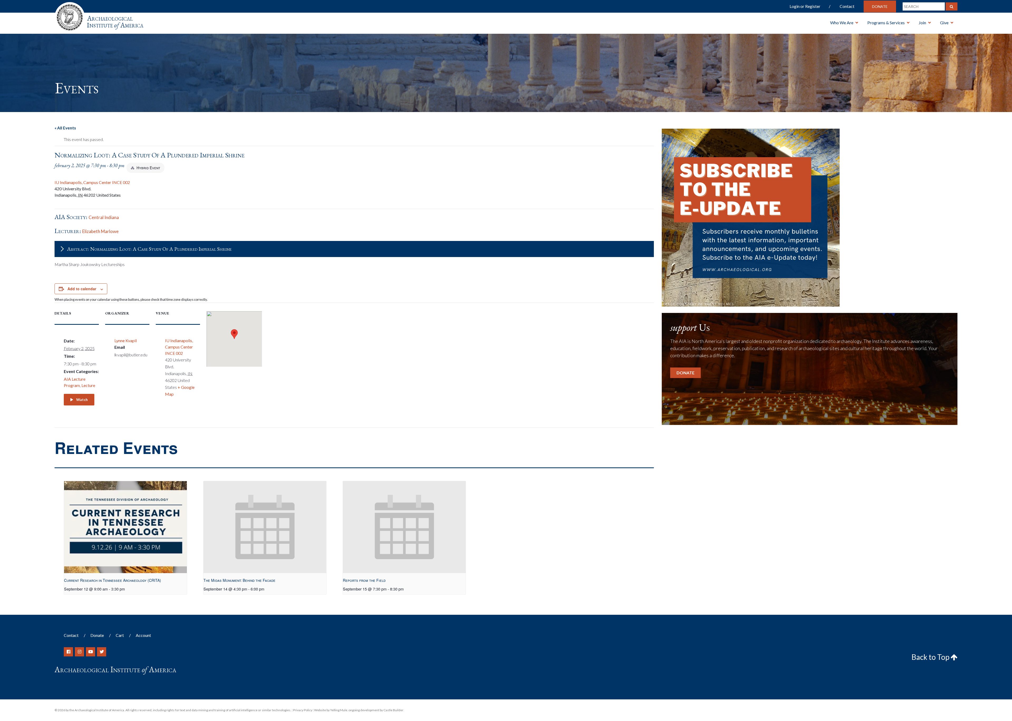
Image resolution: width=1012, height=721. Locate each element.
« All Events (65, 127)
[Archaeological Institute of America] (70, 15)
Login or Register (805, 6)
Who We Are (841, 22)
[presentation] (125, 527)
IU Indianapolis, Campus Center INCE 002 (92, 182)
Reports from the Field (364, 580)
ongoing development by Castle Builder (375, 710)
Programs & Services (886, 22)
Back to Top (931, 656)
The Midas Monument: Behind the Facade (239, 580)
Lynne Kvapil (125, 340)
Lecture (88, 385)
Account (143, 635)
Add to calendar (81, 288)
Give (944, 22)
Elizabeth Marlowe (100, 231)
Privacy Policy (302, 710)
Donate (880, 6)
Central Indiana (104, 217)
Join (922, 22)
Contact (847, 6)
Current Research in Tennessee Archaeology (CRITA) (112, 580)
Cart (120, 635)
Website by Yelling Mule (330, 710)
